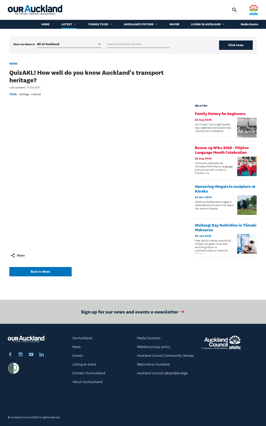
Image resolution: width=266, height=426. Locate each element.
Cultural (36, 94)
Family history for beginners (220, 113)
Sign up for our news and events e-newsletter (129, 312)
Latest (66, 24)
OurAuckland (82, 338)
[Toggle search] (234, 10)
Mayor (174, 24)
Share (21, 255)
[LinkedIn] (41, 355)
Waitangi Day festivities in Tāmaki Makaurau (225, 227)
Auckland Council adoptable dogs (162, 373)
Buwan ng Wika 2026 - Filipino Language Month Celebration (222, 150)
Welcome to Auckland (153, 364)
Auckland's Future (139, 24)
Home (45, 24)
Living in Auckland (206, 24)
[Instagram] (20, 355)
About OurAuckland (87, 382)
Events (77, 355)
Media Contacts (148, 338)
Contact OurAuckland (88, 373)
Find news (235, 45)
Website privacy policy (153, 347)
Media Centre (249, 24)
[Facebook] (10, 355)
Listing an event (84, 364)
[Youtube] (31, 355)
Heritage (24, 94)
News (13, 63)
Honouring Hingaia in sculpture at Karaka (225, 188)
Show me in (24, 44)
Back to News (40, 272)
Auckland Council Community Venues (165, 355)
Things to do (98, 24)
